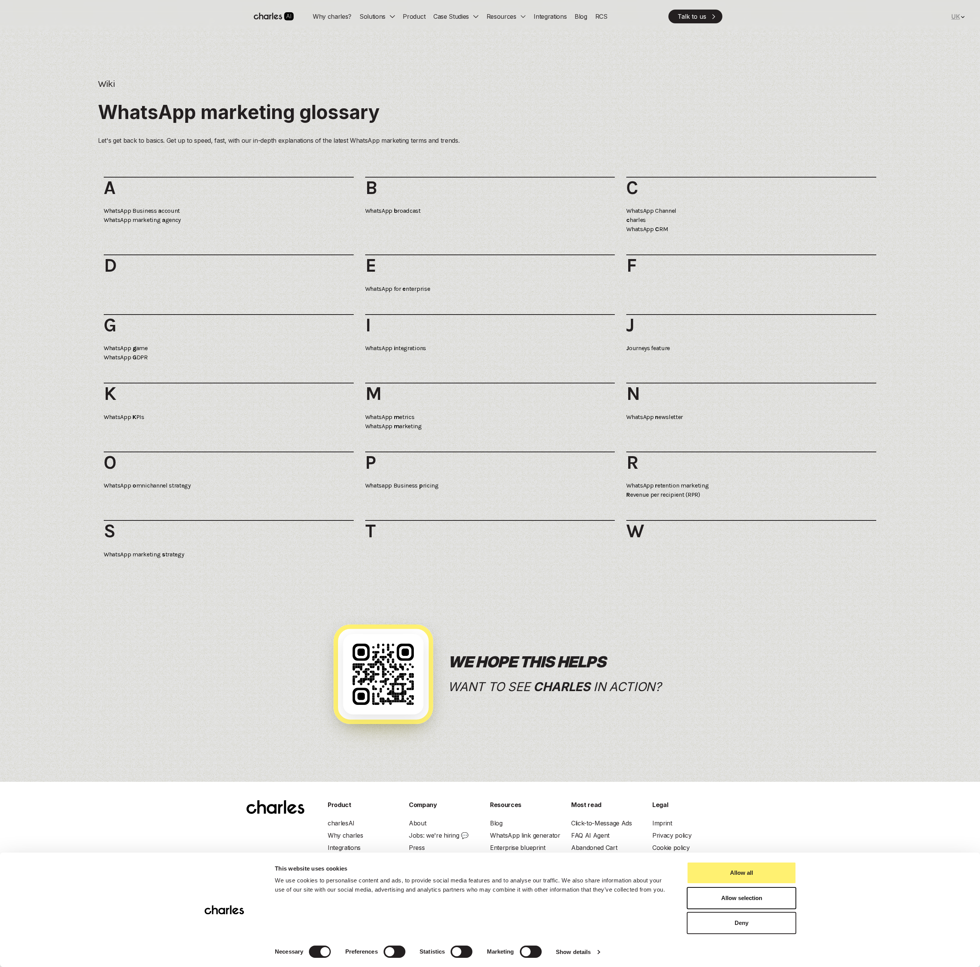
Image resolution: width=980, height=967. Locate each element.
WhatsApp (651, 210)
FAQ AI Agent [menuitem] (590, 835)
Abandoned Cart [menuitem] (594, 847)
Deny (741, 923)
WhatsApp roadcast (393, 210)
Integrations (550, 16)
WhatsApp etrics (390, 417)
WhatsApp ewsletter (654, 417)
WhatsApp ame (126, 348)
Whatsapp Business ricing (402, 485)
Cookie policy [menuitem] (671, 847)
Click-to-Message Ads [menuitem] (601, 823)
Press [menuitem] (417, 847)
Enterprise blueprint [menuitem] (518, 847)
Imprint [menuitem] (662, 823)
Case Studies (451, 16)
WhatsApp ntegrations (395, 348)
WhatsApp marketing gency (142, 219)
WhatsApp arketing (393, 426)
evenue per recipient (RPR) (663, 494)
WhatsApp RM (647, 229)
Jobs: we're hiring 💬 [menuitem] (439, 835)
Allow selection (741, 898)
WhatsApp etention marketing (667, 485)
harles (636, 219)
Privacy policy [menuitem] (672, 835)
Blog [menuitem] (496, 823)
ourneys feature (648, 348)
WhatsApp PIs (124, 417)
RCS (601, 16)
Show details (573, 952)
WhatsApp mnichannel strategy (147, 485)
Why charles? (332, 16)
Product (414, 16)
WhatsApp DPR (126, 357)
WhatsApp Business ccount (142, 210)
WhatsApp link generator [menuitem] (525, 835)
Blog (581, 16)
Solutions (372, 16)
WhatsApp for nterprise (397, 288)
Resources (501, 16)
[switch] (394, 952)
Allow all (741, 872)
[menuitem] (695, 16)
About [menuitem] (417, 823)
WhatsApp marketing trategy (144, 554)
